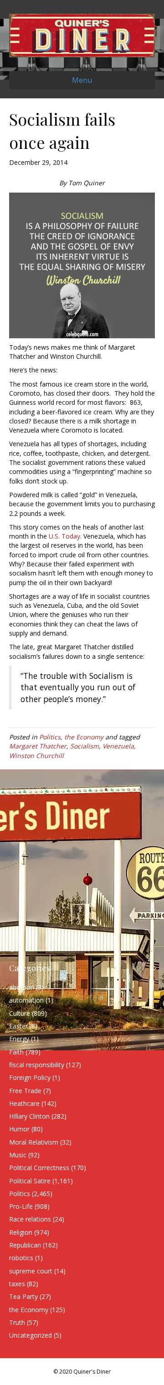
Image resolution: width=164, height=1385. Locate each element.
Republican (25, 1245)
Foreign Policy (30, 1077)
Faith (16, 1052)
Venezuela (118, 746)
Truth (17, 1322)
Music (17, 1155)
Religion (20, 1232)
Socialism (84, 746)
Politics (50, 737)
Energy (19, 1038)
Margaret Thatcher (38, 746)
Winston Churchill (36, 755)
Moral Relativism (33, 1142)
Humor (19, 1129)
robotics (21, 1257)
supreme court (30, 1271)
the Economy (83, 737)
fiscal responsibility (36, 1064)
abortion (21, 987)
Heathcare (24, 1103)
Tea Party (23, 1296)
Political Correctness (39, 1167)
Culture (19, 1013)
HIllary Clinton (29, 1116)
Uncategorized (30, 1335)
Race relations (30, 1219)
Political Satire (30, 1180)
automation (26, 1000)
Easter (18, 1026)
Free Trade (25, 1090)
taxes (17, 1283)
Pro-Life (21, 1206)
